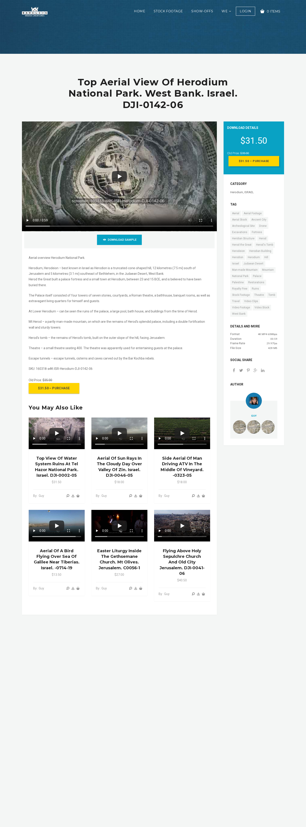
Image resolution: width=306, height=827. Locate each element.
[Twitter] (241, 370)
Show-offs (202, 11)
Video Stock (261, 307)
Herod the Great (242, 244)
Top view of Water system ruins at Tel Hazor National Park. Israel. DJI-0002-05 (56, 467)
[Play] (119, 176)
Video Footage (241, 307)
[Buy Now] (73, 496)
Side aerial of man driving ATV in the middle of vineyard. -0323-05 (182, 467)
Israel (235, 263)
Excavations (239, 232)
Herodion (237, 257)
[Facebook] (233, 370)
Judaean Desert (253, 263)
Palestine (238, 282)
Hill (266, 257)
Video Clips (251, 301)
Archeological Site (243, 225)
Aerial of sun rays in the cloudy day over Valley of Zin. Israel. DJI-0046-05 (119, 467)
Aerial (235, 213)
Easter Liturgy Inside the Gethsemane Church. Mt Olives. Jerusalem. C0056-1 (119, 559)
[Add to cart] (78, 496)
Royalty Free (239, 288)
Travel (236, 301)
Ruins (255, 288)
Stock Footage (168, 11)
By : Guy (38, 496)
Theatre (259, 295)
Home (139, 11)
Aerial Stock (239, 219)
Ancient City (258, 219)
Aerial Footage (253, 213)
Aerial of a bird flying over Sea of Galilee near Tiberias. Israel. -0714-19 (57, 559)
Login (245, 11)
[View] (68, 496)
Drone (263, 225)
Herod (262, 238)
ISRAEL (249, 192)
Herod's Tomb (264, 244)
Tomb (271, 295)
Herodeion (238, 251)
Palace (257, 276)
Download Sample (122, 239)
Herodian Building (260, 251)
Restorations (256, 282)
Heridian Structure (243, 238)
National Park (240, 276)
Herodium (236, 192)
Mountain (268, 269)
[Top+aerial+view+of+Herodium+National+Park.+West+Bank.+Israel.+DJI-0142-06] (255, 370)
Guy (253, 415)
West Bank (239, 313)
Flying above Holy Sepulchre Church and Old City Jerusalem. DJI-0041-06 (182, 562)
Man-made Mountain (245, 269)
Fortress (257, 232)
